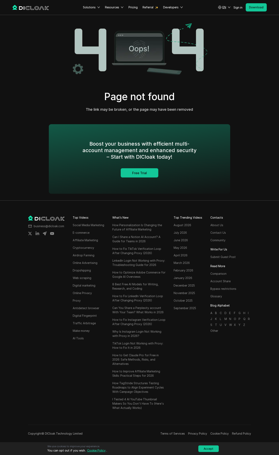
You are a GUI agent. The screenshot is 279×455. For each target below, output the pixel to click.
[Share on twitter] (30, 233)
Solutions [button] (89, 7)
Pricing (133, 7)
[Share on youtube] (52, 233)
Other (214, 330)
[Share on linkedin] (37, 233)
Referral (148, 7)
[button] (224, 7)
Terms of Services (172, 433)
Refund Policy (241, 433)
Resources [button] (112, 7)
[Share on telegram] (45, 233)
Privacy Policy (197, 433)
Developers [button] (171, 7)
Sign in (237, 7)
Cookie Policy (219, 433)
